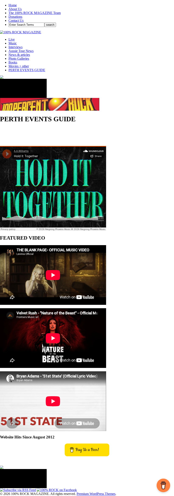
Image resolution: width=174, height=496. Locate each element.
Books (12, 62)
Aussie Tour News (21, 51)
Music (12, 43)
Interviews (15, 47)
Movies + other (18, 66)
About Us (15, 9)
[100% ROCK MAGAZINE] (20, 32)
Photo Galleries (18, 58)
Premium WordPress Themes (96, 494)
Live (11, 39)
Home (12, 5)
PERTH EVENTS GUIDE (26, 70)
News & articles (19, 55)
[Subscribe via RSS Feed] (18, 490)
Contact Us (16, 20)
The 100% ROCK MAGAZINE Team (34, 13)
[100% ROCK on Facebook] (57, 490)
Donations (15, 16)
